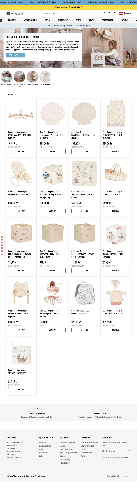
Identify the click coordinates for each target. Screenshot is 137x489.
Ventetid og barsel (30, 20)
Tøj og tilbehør (107, 20)
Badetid (91, 20)
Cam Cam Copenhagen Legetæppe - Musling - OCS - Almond (83, 135)
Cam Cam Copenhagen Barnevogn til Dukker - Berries (49, 314)
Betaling (62, 456)
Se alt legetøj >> (15, 55)
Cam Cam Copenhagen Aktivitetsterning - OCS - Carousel (114, 254)
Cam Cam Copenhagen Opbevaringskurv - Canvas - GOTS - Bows (52, 254)
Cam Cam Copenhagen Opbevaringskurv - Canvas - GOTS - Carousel (83, 254)
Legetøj (47, 20)
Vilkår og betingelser (87, 446)
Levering (62, 446)
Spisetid (78, 20)
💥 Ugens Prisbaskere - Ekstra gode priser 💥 (68, 7)
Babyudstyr (12, 20)
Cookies (83, 456)
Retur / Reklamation (66, 449)
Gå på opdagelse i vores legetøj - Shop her (101, 2)
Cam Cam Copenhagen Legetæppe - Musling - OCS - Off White (52, 135)
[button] (114, 13)
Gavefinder (124, 20)
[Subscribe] (128, 450)
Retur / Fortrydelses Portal (68, 453)
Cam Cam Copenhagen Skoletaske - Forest (80, 312)
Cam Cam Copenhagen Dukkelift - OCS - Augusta (114, 193)
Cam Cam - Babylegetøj (6, 84)
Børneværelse (43, 453)
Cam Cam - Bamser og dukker (19, 86)
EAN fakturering (65, 460)
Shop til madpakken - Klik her (72, 2)
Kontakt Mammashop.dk (67, 443)
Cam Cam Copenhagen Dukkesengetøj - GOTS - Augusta (113, 135)
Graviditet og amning (45, 446)
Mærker (41, 456)
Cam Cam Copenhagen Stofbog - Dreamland (17, 371)
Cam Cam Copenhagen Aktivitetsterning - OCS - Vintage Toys (50, 195)
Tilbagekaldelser (65, 463)
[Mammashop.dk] (15, 13)
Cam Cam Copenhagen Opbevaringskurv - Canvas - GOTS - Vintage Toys (20, 254)
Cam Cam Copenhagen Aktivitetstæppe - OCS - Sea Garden (83, 195)
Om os (83, 449)
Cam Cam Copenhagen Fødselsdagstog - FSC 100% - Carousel (20, 135)
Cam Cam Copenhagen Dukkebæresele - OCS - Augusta (18, 314)
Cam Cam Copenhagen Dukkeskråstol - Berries (18, 193)
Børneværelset (63, 20)
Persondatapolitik (86, 453)
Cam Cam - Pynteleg (45, 84)
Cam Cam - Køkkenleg (32, 84)
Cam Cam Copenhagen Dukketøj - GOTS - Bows (113, 312)
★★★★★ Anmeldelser (89, 443)
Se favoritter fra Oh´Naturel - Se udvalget (43, 2)
